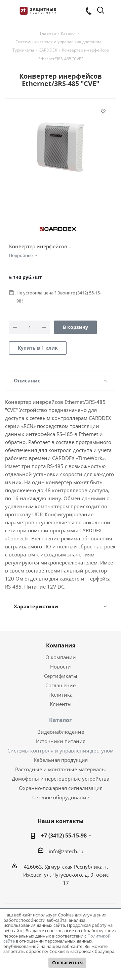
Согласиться (67, 962)
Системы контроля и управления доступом (60, 750)
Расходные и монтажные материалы (60, 769)
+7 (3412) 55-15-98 (64, 835)
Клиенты (61, 704)
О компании (60, 657)
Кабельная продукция (61, 760)
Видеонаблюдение (60, 731)
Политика (60, 694)
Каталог (60, 720)
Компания (60, 645)
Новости (60, 666)
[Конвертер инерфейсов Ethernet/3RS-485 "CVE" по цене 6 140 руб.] (60, 147)
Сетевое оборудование (60, 797)
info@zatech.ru (66, 851)
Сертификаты (60, 676)
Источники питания (60, 741)
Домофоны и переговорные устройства (60, 778)
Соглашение (60, 685)
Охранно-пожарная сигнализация (61, 788)
